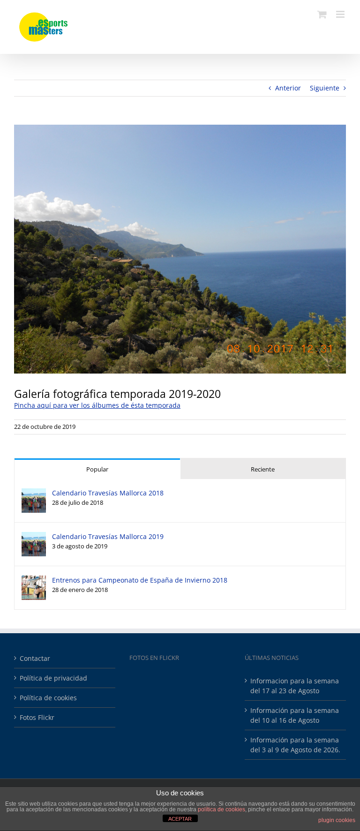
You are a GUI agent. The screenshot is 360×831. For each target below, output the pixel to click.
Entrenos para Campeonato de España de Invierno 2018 (139, 580)
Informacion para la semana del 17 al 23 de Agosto (294, 685)
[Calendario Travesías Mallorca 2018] (34, 493)
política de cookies (221, 809)
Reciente (263, 469)
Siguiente (324, 87)
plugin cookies (336, 820)
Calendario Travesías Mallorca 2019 (108, 536)
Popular (97, 469)
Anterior (288, 87)
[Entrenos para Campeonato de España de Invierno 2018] (34, 580)
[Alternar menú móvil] (341, 14)
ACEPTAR (180, 819)
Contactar (35, 658)
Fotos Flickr (37, 717)
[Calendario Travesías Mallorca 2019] (34, 536)
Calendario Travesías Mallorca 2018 (108, 492)
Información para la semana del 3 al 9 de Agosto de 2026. (295, 744)
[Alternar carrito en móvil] (322, 14)
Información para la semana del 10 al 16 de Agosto (294, 715)
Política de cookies (48, 697)
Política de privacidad (53, 678)
